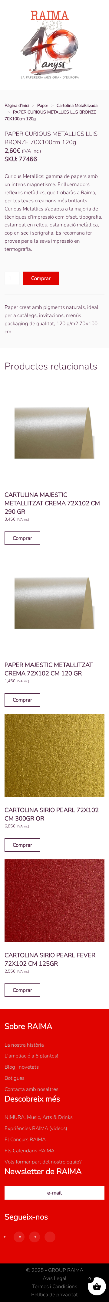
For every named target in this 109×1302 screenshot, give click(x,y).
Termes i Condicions (54, 1286)
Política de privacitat (54, 1294)
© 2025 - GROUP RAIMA (54, 1270)
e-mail (54, 1192)
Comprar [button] (22, 538)
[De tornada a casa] (50, 45)
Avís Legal (55, 1278)
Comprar (41, 278)
